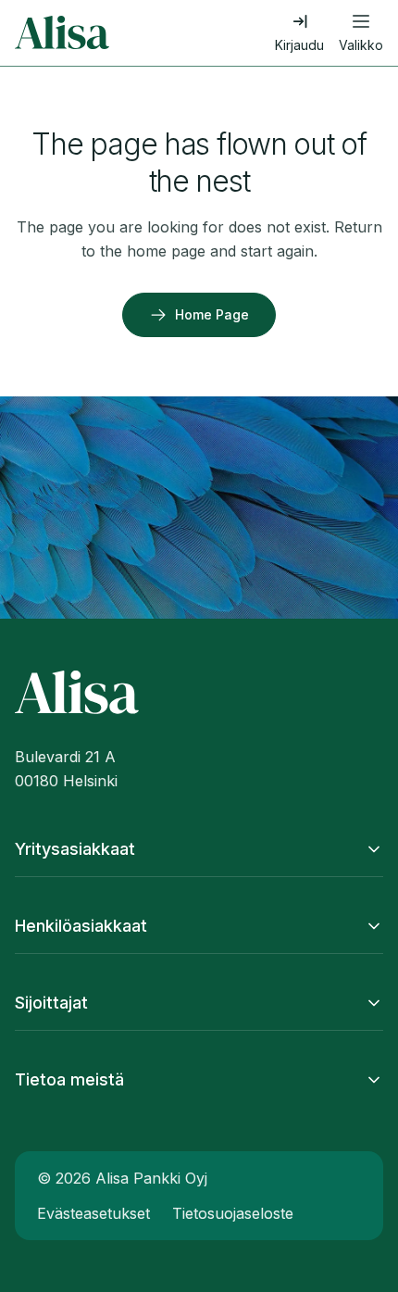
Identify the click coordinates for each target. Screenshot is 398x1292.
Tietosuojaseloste (232, 1213)
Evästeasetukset (93, 1213)
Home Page (212, 314)
